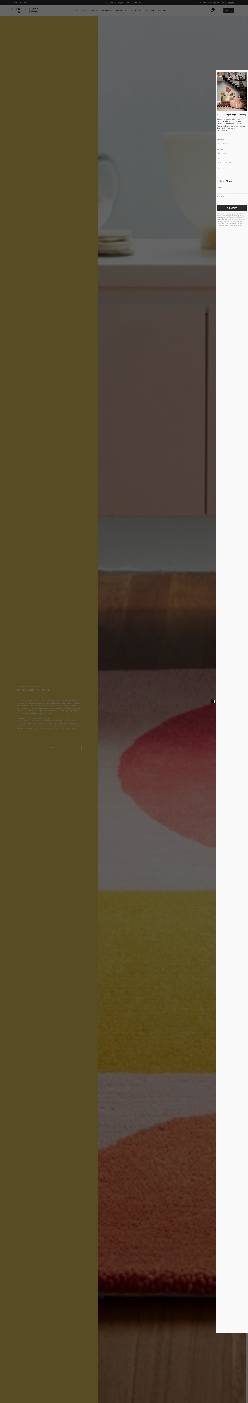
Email (219, 158)
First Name (220, 139)
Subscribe (232, 208)
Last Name (220, 149)
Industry (219, 178)
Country (219, 187)
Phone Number (221, 197)
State (219, 168)
